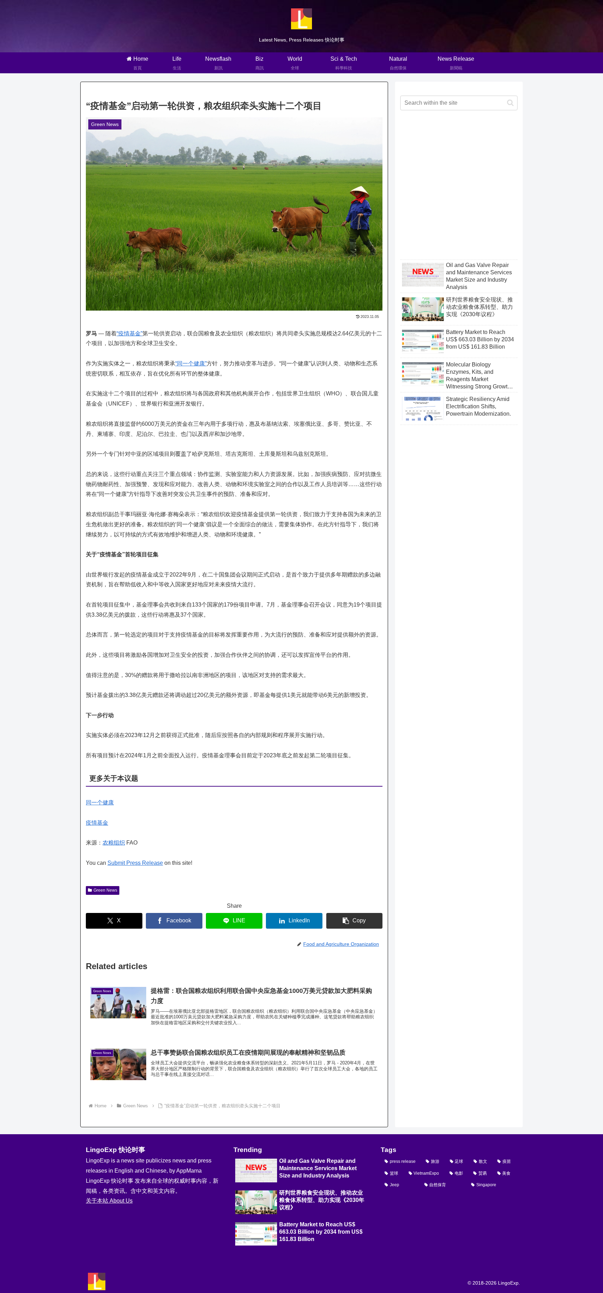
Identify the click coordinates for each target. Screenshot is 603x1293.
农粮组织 (114, 843)
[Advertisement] (459, 190)
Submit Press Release (135, 863)
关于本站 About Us (109, 1201)
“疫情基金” (129, 333)
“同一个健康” (191, 363)
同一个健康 (100, 802)
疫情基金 (97, 823)
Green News (105, 890)
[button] (354, 921)
